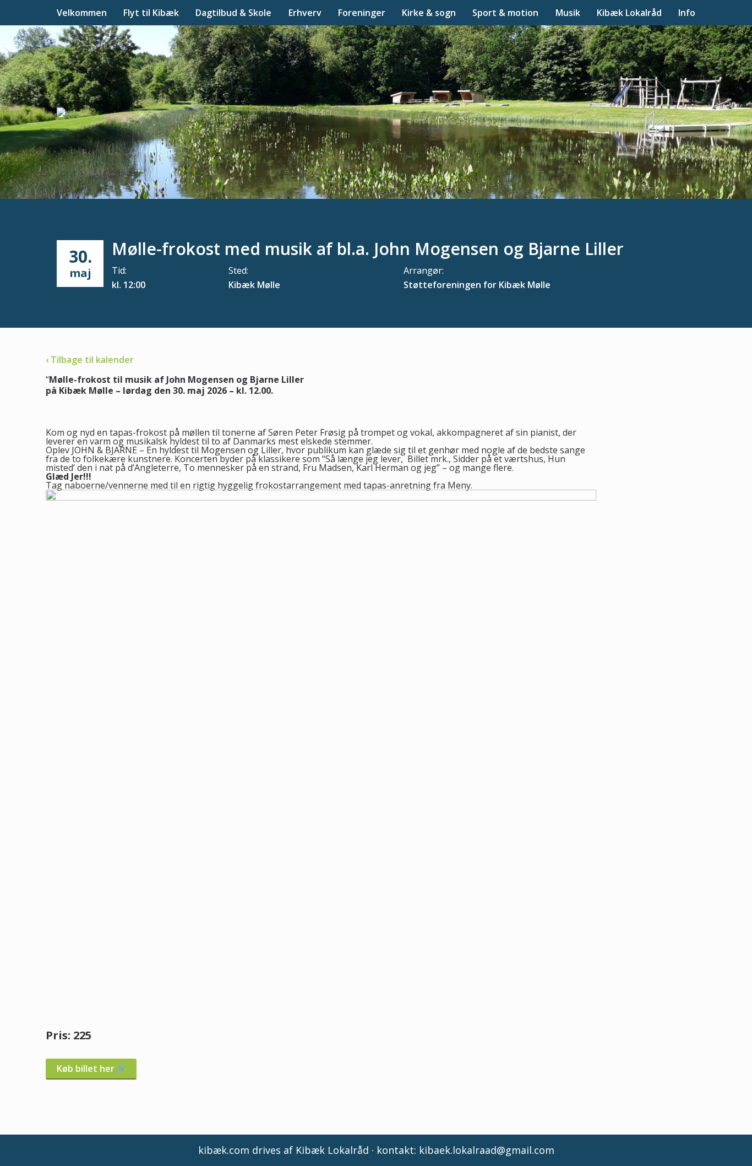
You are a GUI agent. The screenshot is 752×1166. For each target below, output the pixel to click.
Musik (567, 13)
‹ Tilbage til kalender (90, 359)
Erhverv (304, 13)
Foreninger (361, 13)
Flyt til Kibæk (151, 13)
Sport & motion (505, 13)
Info (686, 13)
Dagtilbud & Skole (233, 13)
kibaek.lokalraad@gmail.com (486, 1150)
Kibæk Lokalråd (629, 13)
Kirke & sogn (429, 13)
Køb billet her (86, 1068)
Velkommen (82, 13)
